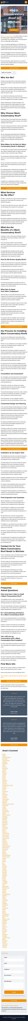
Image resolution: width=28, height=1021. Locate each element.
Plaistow (4, 877)
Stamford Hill (5, 886)
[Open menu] (26, 2)
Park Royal (4, 844)
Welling (4, 891)
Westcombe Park (6, 845)
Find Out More (14, 583)
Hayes (3, 897)
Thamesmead (5, 914)
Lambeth (4, 774)
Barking (4, 912)
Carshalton (19, 675)
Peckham (4, 796)
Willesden (4, 853)
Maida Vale (5, 824)
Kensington (5, 800)
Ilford (3, 917)
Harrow (4, 906)
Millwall (4, 825)
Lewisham (4, 816)
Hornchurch (5, 943)
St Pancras (4, 828)
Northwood (4, 940)
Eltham (4, 852)
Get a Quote (13, 30)
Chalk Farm (5, 842)
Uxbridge (4, 931)
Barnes (4, 790)
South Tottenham (6, 894)
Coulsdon (4, 786)
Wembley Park (5, 887)
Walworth (4, 802)
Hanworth (4, 841)
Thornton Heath (6, 760)
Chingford (4, 936)
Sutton (3, 765)
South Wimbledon (13, 675)
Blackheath (5, 822)
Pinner (3, 925)
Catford (4, 807)
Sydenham (4, 780)
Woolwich (4, 873)
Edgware (4, 922)
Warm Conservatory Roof (8, 36)
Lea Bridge (4, 881)
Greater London (6, 856)
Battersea (4, 772)
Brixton (4, 776)
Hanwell (4, 850)
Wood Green (5, 905)
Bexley (4, 911)
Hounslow (4, 831)
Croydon (4, 766)
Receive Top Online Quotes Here (14, 448)
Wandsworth (5, 768)
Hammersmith (5, 799)
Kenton (4, 909)
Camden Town (5, 833)
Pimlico (4, 793)
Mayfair (4, 813)
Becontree (4, 929)
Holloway (4, 866)
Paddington (5, 817)
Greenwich (4, 821)
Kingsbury (4, 895)
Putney (4, 771)
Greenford (4, 870)
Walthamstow (5, 915)
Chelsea (4, 788)
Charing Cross (5, 811)
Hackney (4, 867)
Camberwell (5, 791)
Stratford (4, 880)
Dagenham (4, 934)
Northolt (4, 901)
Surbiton (4, 782)
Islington (4, 839)
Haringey (4, 898)
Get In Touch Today (14, 68)
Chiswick (4, 808)
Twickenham (5, 810)
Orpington (4, 875)
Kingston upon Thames (7, 785)
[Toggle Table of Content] (13, 73)
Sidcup (4, 878)
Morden (6, 675)
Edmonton (4, 926)
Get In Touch (14, 1000)
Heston (4, 859)
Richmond (4, 797)
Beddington (5, 763)
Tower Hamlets (5, 838)
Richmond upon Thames (8, 804)
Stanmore (4, 923)
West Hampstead (6, 855)
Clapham (4, 769)
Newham (4, 889)
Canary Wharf (5, 836)
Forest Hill (4, 783)
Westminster (5, 805)
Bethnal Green (5, 847)
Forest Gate (5, 900)
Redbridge (4, 920)
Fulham (4, 777)
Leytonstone (5, 908)
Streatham (4, 762)
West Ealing (5, 849)
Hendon (4, 892)
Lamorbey (4, 883)
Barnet (3, 933)
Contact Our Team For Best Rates (14, 188)
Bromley (4, 858)
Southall (4, 869)
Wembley (4, 872)
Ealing (3, 864)
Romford (4, 942)
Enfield (4, 939)
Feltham (4, 861)
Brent (3, 884)
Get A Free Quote (14, 744)
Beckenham (5, 794)
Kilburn (4, 830)
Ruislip (4, 928)
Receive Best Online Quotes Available (14, 326)
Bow (3, 863)
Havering (4, 947)
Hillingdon (4, 903)
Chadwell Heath (6, 937)
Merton (2, 675)
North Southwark (6, 814)
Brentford (4, 819)
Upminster (4, 945)
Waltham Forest (6, 919)
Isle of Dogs (5, 827)
